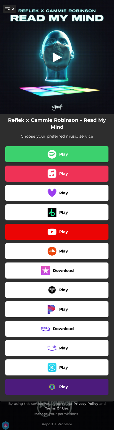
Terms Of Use (56, 408)
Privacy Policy (86, 403)
